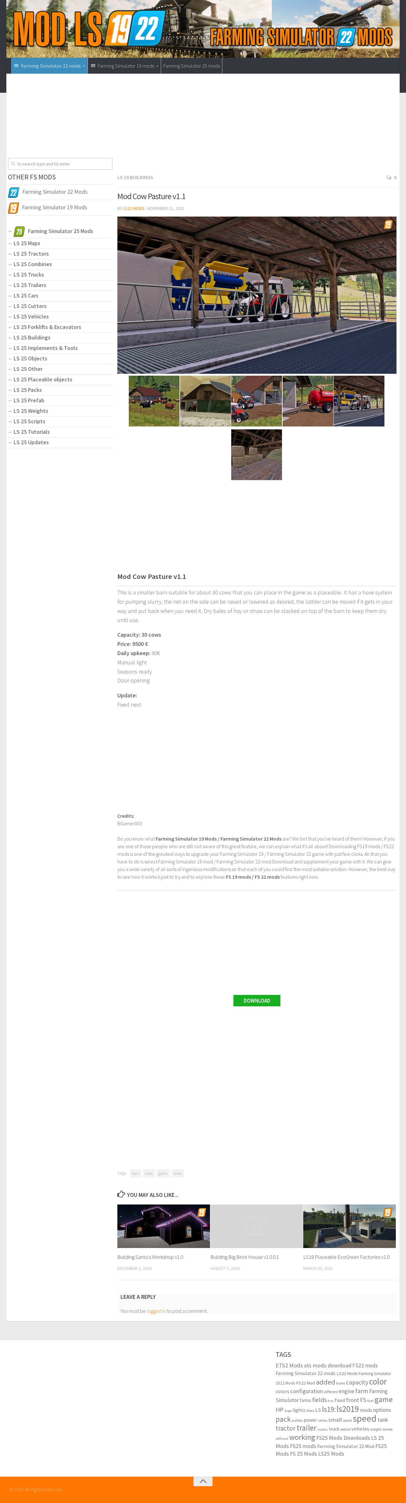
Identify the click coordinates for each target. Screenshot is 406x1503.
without (282, 1438)
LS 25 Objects (30, 358)
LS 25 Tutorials (32, 431)
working (302, 1437)
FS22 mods (365, 1365)
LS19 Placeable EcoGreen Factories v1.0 (346, 1256)
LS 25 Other (28, 368)
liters (310, 1410)
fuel (370, 1400)
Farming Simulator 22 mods (306, 1373)
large (288, 1411)
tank (382, 1419)
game (163, 1173)
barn (135, 1173)
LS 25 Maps (27, 243)
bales (340, 1383)
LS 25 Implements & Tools (46, 348)
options (382, 1409)
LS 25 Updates (31, 442)
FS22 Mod (305, 1383)
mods (366, 1410)
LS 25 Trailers (30, 285)
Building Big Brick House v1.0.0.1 (244, 1256)
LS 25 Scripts (29, 421)
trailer (307, 1428)
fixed (340, 1400)
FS (363, 1400)
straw (178, 1173)
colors (282, 1391)
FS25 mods (303, 1446)
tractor (286, 1428)
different (331, 1391)
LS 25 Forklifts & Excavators (47, 327)
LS (318, 1410)
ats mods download (327, 1365)
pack (283, 1419)
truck (334, 1429)
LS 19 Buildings (135, 177)
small (335, 1419)
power (310, 1420)
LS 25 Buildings (32, 337)
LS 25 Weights (31, 410)
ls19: (329, 1409)
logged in (156, 1311)
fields (319, 1400)
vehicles (360, 1429)
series (322, 1420)
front (352, 1400)
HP (280, 1409)
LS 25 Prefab (29, 400)
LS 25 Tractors (31, 253)
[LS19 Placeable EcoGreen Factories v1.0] (349, 1226)
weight (376, 1429)
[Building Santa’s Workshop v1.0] (163, 1226)
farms (305, 1400)
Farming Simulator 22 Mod (345, 1446)
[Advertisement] (257, 125)
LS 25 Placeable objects (43, 379)
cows (149, 1173)
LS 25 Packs (28, 389)
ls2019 (348, 1408)
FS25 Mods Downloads (343, 1437)
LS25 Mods (331, 1453)
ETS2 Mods (289, 1365)
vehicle (345, 1429)
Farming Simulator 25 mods (191, 66)
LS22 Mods (133, 208)
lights (298, 1410)
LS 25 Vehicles (31, 316)
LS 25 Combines (33, 264)
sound (347, 1420)
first (331, 1401)
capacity (357, 1382)
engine (346, 1391)
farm (361, 1391)
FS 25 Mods (303, 1453)
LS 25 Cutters (30, 306)
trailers (323, 1429)
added (325, 1382)
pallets (297, 1420)
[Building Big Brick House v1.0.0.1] (256, 1226)
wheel (387, 1429)
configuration (306, 1391)
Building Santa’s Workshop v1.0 (150, 1256)
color (378, 1381)
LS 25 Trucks (29, 274)
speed (365, 1418)
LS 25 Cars (26, 295)
